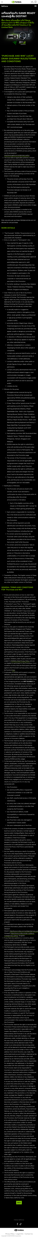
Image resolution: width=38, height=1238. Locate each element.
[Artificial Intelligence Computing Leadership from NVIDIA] (16, 2)
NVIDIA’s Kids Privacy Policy (20, 661)
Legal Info (19, 1234)
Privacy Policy (9, 1234)
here (13, 670)
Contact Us (29, 1234)
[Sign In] (35, 2)
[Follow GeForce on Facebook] (17, 1224)
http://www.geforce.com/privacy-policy (16, 155)
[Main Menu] (2, 2)
